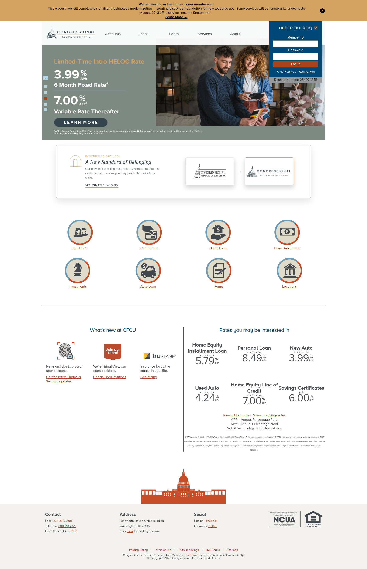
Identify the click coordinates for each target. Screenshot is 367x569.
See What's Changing (101, 185)
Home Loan (218, 248)
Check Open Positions (109, 377)
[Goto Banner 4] (45, 104)
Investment (77, 286)
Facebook (210, 521)
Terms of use (162, 550)
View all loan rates (237, 415)
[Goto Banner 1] (45, 86)
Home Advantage (287, 248)
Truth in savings (188, 550)
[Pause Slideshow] (45, 78)
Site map (232, 550)
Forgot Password (286, 71)
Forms (218, 286)
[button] (322, 10)
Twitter (212, 526)
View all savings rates (269, 415)
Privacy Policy (138, 550)
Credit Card (149, 248)
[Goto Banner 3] (45, 98)
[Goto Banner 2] (45, 92)
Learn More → (176, 17)
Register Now (307, 71)
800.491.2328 (67, 526)
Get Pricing (148, 377)
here (130, 531)
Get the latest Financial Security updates (63, 379)
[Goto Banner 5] (45, 109)
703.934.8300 (62, 521)
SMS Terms (213, 550)
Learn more (191, 555)
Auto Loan (148, 286)
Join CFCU (80, 248)
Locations (289, 286)
